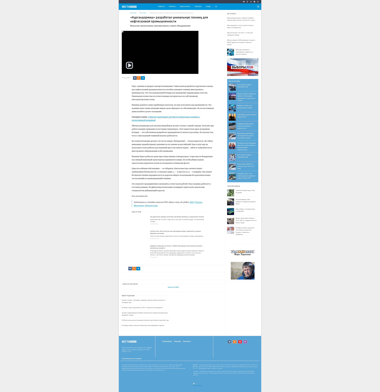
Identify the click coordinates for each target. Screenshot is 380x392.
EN (216, 6)
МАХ (192, 202)
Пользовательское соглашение (132, 358)
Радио (208, 6)
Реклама (198, 6)
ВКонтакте (139, 206)
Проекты (172, 6)
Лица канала (185, 6)
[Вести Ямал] (130, 7)
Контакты (187, 341)
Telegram (198, 202)
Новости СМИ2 (173, 287)
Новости (161, 6)
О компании (167, 341)
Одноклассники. (151, 206)
